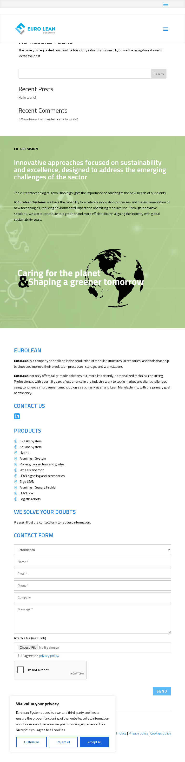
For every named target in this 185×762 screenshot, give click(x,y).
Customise (31, 741)
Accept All (94, 741)
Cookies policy (160, 733)
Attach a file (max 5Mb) (30, 637)
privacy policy (48, 655)
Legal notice (117, 733)
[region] (63, 724)
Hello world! (27, 97)
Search (159, 73)
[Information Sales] (92, 549)
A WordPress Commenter (37, 119)
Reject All (63, 741)
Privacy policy (138, 733)
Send (162, 691)
